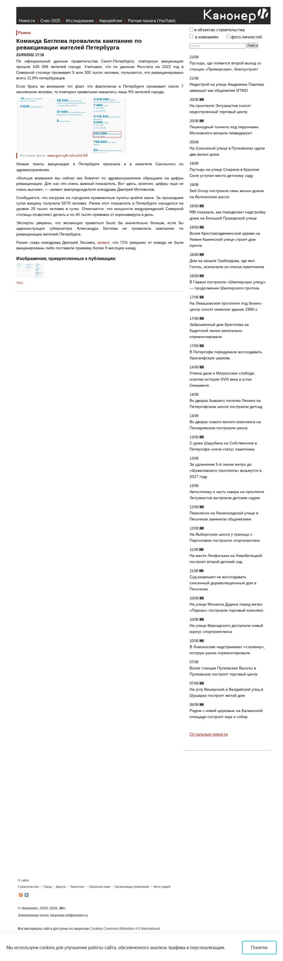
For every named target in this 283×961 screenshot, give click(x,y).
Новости (27, 20)
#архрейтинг (110, 20)
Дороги (60, 886)
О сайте (23, 880)
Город (47, 886)
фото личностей (246, 37)
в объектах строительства (219, 30)
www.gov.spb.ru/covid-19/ (67, 155)
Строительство (28, 886)
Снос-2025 (50, 20)
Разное (24, 33)
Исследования (80, 20)
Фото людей (162, 886)
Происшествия (99, 886)
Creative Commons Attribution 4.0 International (125, 929)
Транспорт (77, 886)
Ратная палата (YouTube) (151, 20)
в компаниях (207, 37)
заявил (103, 242)
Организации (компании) (131, 886)
